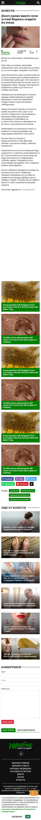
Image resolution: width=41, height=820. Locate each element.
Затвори (17, 816)
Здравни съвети (20, 766)
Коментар (5, 689)
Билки (20, 777)
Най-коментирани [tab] (26, 730)
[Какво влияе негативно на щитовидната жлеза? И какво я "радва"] (20, 623)
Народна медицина (20, 768)
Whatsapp (9, 484)
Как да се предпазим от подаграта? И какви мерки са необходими (18, 553)
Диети (20, 774)
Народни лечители (20, 771)
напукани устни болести (19, 495)
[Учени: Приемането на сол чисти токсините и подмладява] (20, 649)
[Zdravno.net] (20, 745)
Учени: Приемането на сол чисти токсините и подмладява (19, 655)
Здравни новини (20, 763)
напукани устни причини (19, 499)
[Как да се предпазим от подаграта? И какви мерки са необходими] (20, 547)
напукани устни (28, 491)
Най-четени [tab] (8, 730)
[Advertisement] (20, 218)
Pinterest (23, 484)
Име (3, 672)
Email (3, 680)
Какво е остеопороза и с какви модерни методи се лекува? (18, 528)
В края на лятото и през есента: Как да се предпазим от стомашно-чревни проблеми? (19, 578)
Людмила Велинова (5, 53)
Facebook (9, 479)
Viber (21, 479)
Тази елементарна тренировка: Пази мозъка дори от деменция (19, 604)
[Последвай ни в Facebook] (21, 754)
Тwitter (32, 479)
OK (27, 816)
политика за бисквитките (12, 809)
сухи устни (14, 491)
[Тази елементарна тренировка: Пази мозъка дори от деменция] (20, 598)
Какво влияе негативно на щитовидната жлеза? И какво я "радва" (19, 629)
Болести (7, 10)
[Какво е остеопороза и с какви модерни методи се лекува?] (20, 522)
